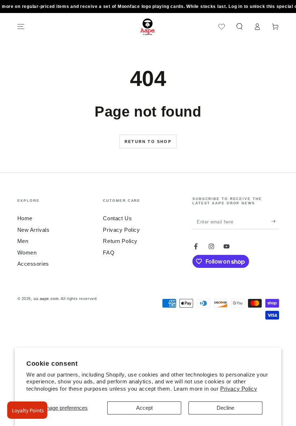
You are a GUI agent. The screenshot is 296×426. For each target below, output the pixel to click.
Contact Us (117, 218)
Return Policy (120, 241)
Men (23, 241)
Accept (144, 408)
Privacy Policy (238, 389)
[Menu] (21, 26)
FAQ (108, 252)
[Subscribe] (275, 221)
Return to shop (148, 141)
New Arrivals (33, 230)
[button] (239, 26)
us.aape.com (46, 298)
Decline (225, 408)
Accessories (33, 264)
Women (27, 252)
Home (24, 218)
